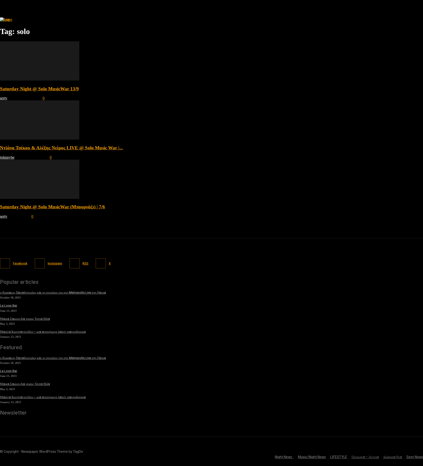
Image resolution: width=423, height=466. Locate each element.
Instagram (55, 263)
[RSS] (75, 263)
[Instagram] (40, 263)
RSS (85, 263)
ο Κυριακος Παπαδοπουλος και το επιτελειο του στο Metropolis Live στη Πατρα (53, 292)
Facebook (20, 263)
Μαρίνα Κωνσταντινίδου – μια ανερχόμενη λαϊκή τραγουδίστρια (43, 331)
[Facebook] (5, 263)
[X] (101, 263)
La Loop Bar (8, 305)
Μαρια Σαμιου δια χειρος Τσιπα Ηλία (25, 318)
